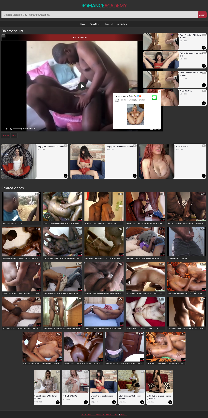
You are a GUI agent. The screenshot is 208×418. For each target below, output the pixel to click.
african (6, 135)
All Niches (122, 24)
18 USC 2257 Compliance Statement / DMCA (100, 414)
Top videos (95, 24)
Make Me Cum (186, 91)
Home (82, 24)
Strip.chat (183, 41)
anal (14, 135)
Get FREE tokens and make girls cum (159, 397)
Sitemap (123, 414)
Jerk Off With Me (79, 37)
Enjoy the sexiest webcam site (191, 54)
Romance (104, 5)
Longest (109, 24)
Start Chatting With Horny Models (191, 36)
